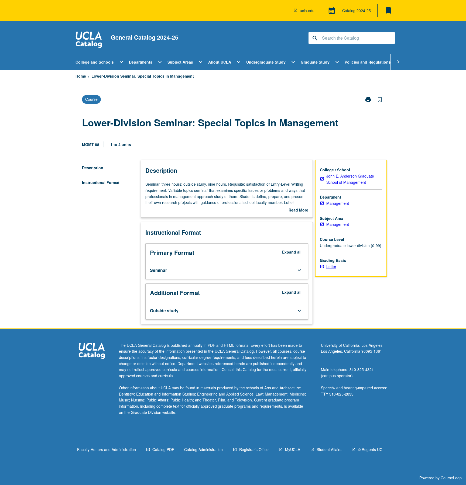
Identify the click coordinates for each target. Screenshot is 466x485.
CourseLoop (451, 477)
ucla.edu (307, 10)
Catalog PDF (163, 449)
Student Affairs (329, 449)
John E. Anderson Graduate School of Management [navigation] (350, 179)
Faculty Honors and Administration (106, 449)
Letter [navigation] (331, 266)
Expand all (291, 252)
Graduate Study (315, 62)
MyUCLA (292, 449)
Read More (298, 210)
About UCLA (219, 62)
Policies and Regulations (368, 62)
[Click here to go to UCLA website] (91, 351)
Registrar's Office (254, 449)
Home (81, 76)
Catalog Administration (203, 449)
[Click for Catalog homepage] (88, 40)
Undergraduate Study (266, 62)
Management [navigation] (337, 203)
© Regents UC (370, 449)
